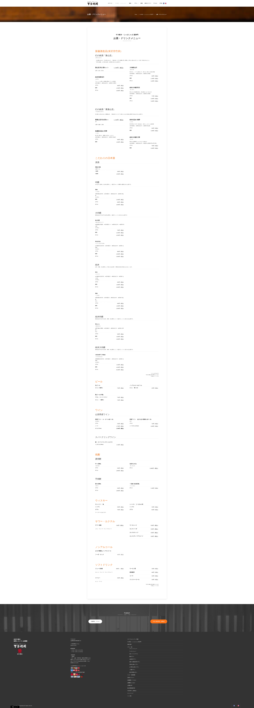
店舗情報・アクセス (131, 680)
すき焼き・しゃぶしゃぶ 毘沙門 (146, 14)
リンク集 (129, 695)
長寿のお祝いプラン (133, 664)
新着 (142, 3)
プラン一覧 (129, 647)
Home (136, 14)
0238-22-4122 (73, 645)
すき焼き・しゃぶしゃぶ (120, 3)
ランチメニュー (132, 651)
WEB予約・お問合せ (131, 690)
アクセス (155, 3)
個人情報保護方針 (131, 688)
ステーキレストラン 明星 (132, 639)
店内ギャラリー (148, 3)
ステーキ (110, 3)
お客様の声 (129, 685)
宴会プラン (131, 656)
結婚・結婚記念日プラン (134, 661)
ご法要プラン (132, 669)
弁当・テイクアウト (133, 653)
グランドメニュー (133, 648)
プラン (135, 3)
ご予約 (160, 3)
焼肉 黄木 (129, 644)
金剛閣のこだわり (131, 682)
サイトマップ (130, 693)
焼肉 (130, 3)
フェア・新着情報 (131, 674)
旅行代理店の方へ (133, 672)
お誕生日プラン (132, 659)
